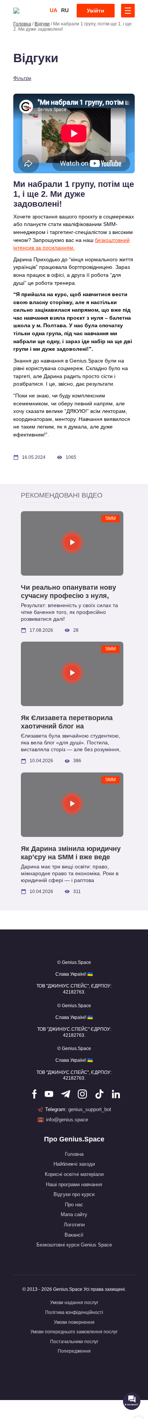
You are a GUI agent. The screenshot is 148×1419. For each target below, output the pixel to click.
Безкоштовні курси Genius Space (74, 1245)
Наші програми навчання (74, 1184)
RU (65, 10)
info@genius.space (67, 1119)
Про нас (74, 1204)
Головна (22, 24)
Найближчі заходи (74, 1164)
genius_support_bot (89, 1109)
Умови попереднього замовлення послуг (74, 1331)
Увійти (95, 11)
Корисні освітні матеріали (74, 1174)
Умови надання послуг (74, 1302)
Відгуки (42, 24)
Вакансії (74, 1235)
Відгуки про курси (74, 1194)
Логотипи (74, 1224)
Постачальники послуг (74, 1341)
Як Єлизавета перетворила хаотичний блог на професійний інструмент (67, 722)
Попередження (74, 1351)
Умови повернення (74, 1322)
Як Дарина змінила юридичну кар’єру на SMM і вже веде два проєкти (71, 853)
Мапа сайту (74, 1214)
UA (53, 10)
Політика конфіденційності (74, 1312)
